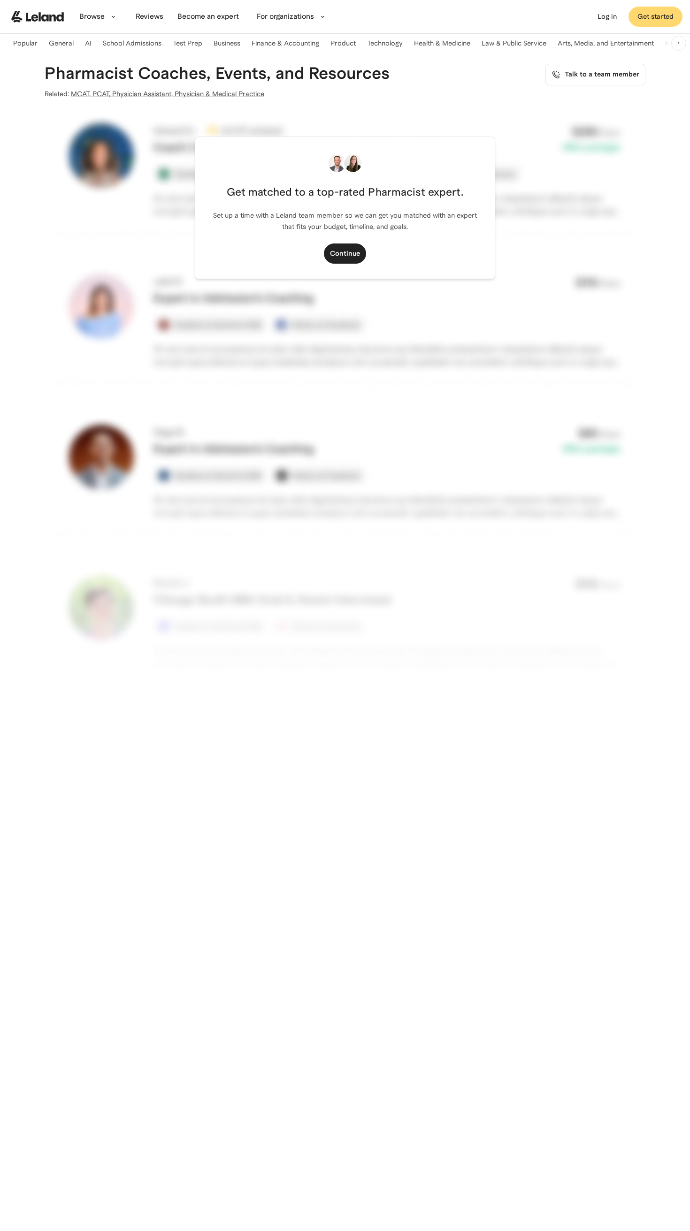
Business (227, 43)
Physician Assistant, (143, 94)
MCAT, (81, 94)
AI (88, 43)
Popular (25, 43)
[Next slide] (678, 43)
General (61, 43)
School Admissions (132, 43)
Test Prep (187, 43)
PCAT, (102, 94)
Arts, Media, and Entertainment (606, 43)
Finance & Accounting (285, 43)
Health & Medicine (442, 43)
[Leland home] (37, 17)
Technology (385, 43)
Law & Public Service (514, 43)
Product (343, 43)
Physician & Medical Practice (219, 94)
